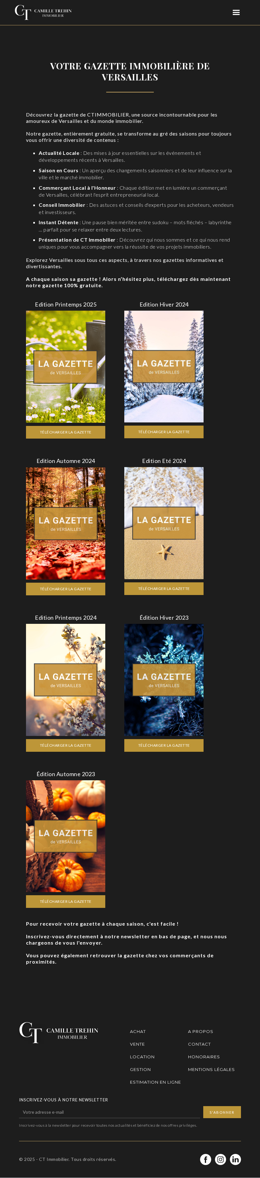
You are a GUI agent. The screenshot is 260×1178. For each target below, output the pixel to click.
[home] (43, 12)
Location (142, 1056)
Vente (137, 1044)
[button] (236, 12)
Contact (199, 1044)
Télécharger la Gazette (66, 432)
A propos (200, 1031)
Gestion (140, 1069)
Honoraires (204, 1056)
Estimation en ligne (155, 1082)
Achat (138, 1031)
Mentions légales (211, 1069)
